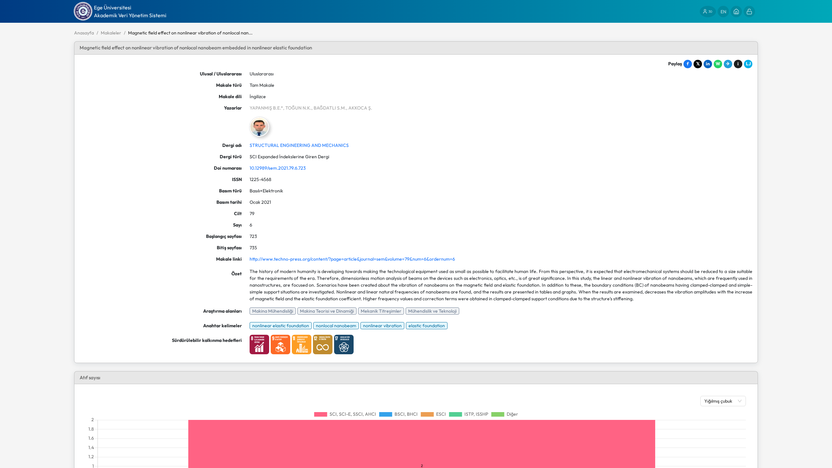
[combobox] (719, 401)
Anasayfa (84, 33)
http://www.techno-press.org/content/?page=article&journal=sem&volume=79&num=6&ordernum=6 (352, 259)
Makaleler (111, 33)
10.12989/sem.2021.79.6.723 (278, 168)
